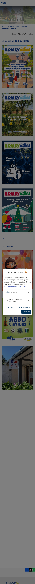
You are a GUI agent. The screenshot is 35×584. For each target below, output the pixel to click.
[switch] (6, 300)
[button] (17, 292)
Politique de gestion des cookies (15, 286)
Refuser (10, 307)
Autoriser (26, 312)
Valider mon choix (23, 307)
